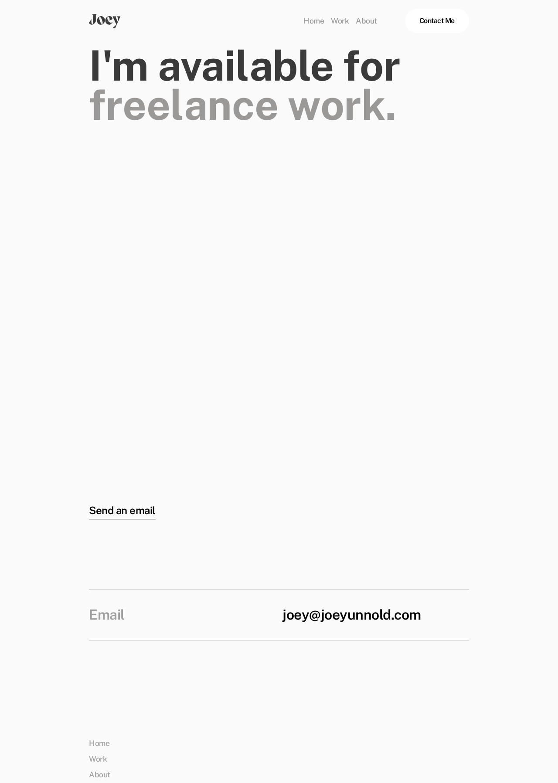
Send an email (122, 510)
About (366, 21)
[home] (105, 21)
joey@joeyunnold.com (351, 615)
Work (340, 21)
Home (313, 21)
